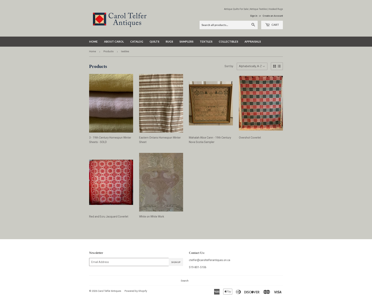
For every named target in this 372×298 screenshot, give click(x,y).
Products (108, 51)
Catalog (136, 41)
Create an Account (273, 16)
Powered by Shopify (136, 290)
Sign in (253, 16)
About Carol (114, 41)
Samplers (186, 41)
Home (93, 41)
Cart (275, 24)
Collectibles (228, 41)
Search (185, 280)
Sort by (229, 66)
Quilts (154, 41)
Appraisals (253, 41)
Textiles (206, 41)
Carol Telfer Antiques (109, 290)
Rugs (169, 41)
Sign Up (176, 262)
